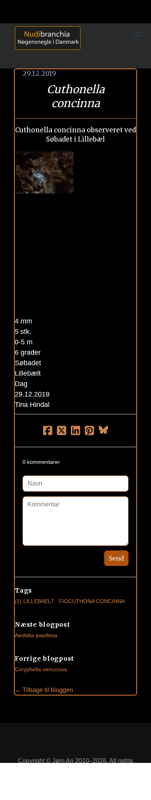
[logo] (45, 45)
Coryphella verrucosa (41, 669)
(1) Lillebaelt (34, 601)
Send (116, 558)
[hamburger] (138, 34)
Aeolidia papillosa (36, 635)
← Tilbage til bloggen (44, 690)
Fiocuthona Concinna (92, 601)
